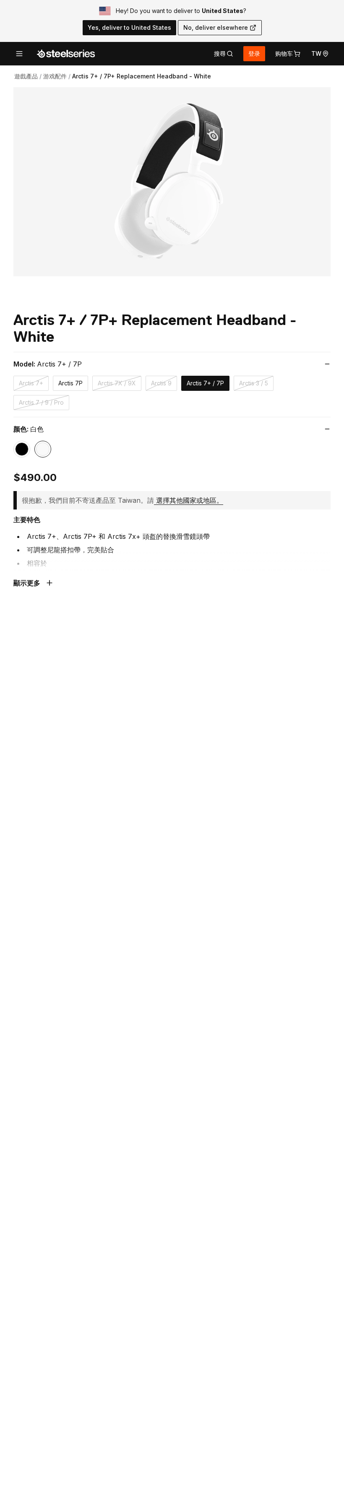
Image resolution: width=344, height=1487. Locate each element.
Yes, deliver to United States (129, 27)
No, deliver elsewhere (215, 27)
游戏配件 (55, 76)
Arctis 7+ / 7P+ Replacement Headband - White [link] (141, 76)
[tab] (223, 53)
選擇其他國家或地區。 (189, 500)
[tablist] (223, 53)
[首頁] (66, 53)
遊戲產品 (26, 76)
